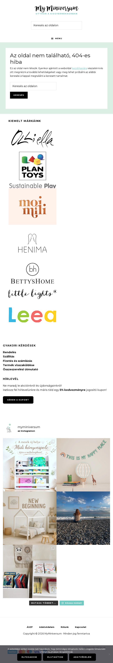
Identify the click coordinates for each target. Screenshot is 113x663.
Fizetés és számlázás (17, 361)
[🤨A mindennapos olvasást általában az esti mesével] (29, 571)
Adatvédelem (83, 657)
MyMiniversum (56, 8)
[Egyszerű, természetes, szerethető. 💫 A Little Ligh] (83, 464)
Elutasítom (55, 657)
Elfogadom (29, 657)
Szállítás (8, 356)
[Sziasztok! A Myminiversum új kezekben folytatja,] (29, 518)
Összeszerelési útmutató (20, 369)
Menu (58, 38)
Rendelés (9, 352)
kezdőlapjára (79, 68)
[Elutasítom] (109, 654)
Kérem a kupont (18, 400)
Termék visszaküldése (18, 365)
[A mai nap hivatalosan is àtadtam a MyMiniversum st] (83, 518)
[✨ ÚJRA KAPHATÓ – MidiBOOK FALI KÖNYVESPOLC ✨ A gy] (29, 464)
